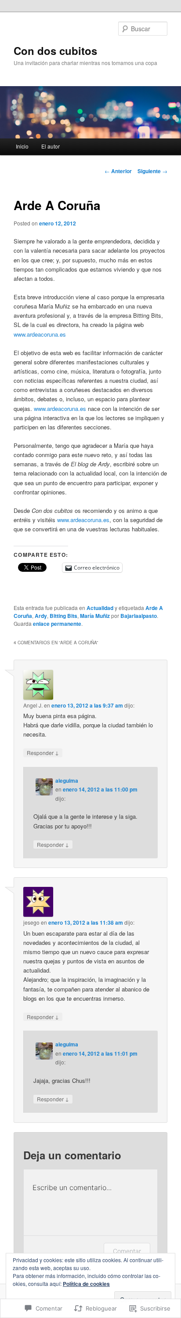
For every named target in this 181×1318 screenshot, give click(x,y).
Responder (43, 752)
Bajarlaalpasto (138, 616)
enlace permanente (57, 624)
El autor (50, 146)
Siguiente (152, 171)
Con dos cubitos (55, 50)
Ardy (41, 616)
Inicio (22, 146)
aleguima (66, 780)
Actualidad (100, 608)
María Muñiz (95, 616)
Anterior (118, 171)
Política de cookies (86, 1284)
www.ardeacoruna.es (40, 334)
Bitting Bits (63, 616)
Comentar (127, 1251)
